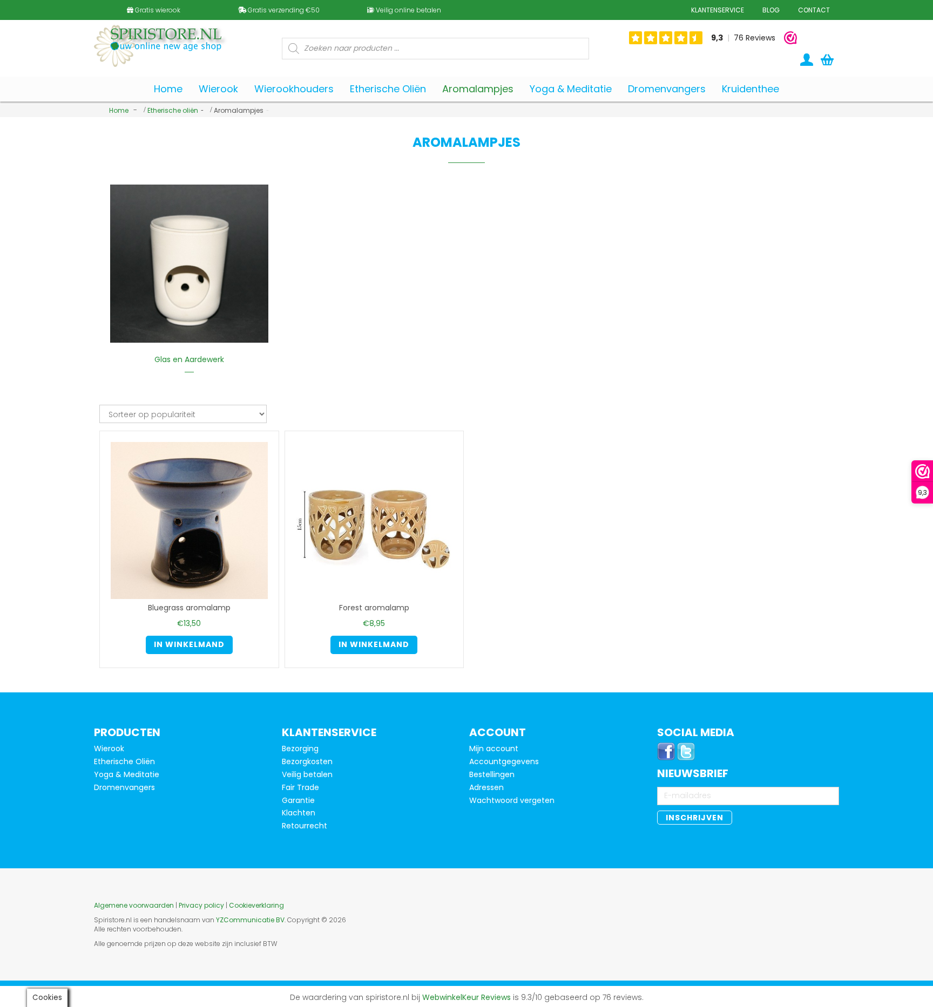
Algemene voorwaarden (134, 905)
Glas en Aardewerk (189, 359)
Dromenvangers (124, 787)
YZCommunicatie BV (250, 919)
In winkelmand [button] (189, 644)
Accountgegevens (504, 761)
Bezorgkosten (307, 761)
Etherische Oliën (124, 761)
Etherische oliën (172, 110)
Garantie (298, 800)
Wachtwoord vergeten (512, 800)
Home (119, 110)
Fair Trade (300, 787)
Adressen (486, 787)
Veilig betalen (307, 774)
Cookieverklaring (256, 905)
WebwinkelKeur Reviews (466, 997)
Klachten (298, 812)
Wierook (109, 748)
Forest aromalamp (374, 607)
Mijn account (493, 748)
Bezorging (300, 748)
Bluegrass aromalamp (189, 607)
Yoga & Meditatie (126, 774)
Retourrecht (304, 825)
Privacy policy (201, 905)
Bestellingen (492, 774)
